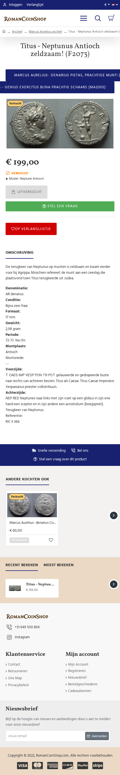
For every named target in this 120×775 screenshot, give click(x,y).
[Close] (95, 358)
